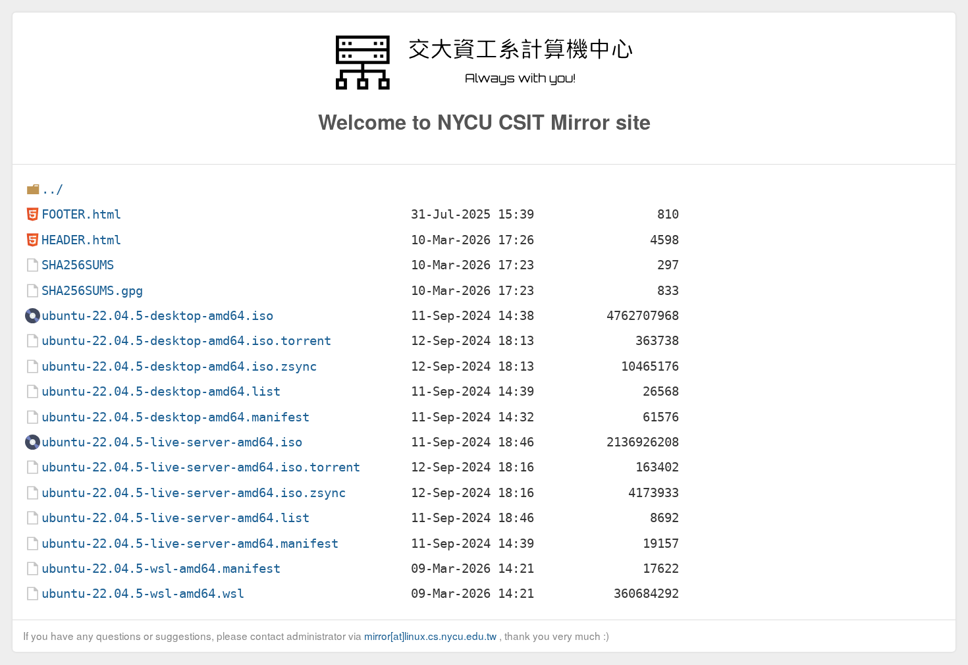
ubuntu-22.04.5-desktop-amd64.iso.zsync (179, 366)
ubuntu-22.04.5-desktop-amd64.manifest (175, 417)
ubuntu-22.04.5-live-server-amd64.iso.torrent (200, 467)
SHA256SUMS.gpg (92, 290)
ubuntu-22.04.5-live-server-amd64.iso (171, 442)
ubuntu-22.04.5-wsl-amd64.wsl (142, 593)
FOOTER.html (81, 214)
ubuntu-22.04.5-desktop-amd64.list (161, 391)
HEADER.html (81, 240)
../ (52, 189)
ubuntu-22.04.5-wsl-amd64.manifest (161, 568)
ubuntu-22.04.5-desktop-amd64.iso (157, 315)
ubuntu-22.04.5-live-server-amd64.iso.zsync (193, 492)
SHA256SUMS (77, 265)
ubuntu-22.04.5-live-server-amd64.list (175, 517)
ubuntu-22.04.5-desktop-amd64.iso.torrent (186, 340)
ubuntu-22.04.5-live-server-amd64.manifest (189, 543)
